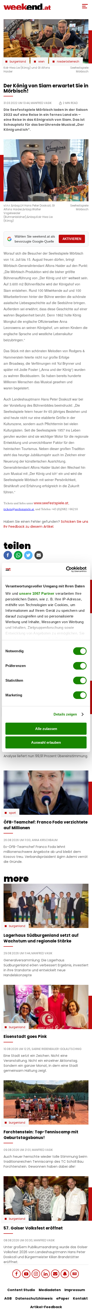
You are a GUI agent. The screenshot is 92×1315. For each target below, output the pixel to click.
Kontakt (80, 1298)
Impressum (74, 1290)
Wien (41, 61)
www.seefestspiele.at (51, 503)
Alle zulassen (46, 729)
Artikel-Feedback (46, 1307)
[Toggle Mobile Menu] (84, 6)
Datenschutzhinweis (34, 1298)
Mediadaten (50, 1290)
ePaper (62, 1298)
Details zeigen (65, 714)
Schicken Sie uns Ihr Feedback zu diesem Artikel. (46, 524)
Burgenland (18, 61)
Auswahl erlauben (46, 742)
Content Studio (21, 1290)
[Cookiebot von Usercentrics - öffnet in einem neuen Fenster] (66, 569)
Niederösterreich (68, 61)
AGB (8, 1298)
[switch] (80, 666)
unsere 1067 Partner (36, 593)
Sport (12, 813)
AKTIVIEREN (72, 239)
